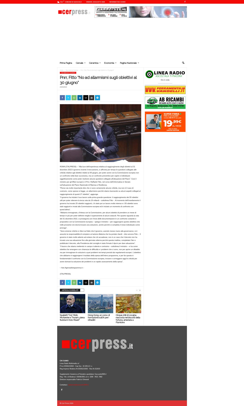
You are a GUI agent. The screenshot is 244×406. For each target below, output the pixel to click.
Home (61, 70)
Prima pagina (66, 63)
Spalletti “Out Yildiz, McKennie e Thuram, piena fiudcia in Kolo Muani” (72, 317)
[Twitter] (68, 97)
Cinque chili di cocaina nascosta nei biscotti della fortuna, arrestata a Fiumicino (128, 319)
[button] (183, 63)
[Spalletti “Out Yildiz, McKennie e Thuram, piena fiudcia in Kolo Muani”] (72, 303)
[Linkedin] (79, 97)
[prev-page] (137, 290)
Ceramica (93, 63)
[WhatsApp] (74, 97)
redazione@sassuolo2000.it (78, 385)
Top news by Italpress (72, 70)
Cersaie (79, 63)
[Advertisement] (122, 39)
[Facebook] (185, 2)
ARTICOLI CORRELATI (70, 290)
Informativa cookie (117, 2)
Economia (109, 63)
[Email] (85, 97)
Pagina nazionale (128, 63)
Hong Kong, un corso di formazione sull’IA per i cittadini (99, 317)
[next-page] (140, 290)
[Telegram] (97, 97)
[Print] (91, 97)
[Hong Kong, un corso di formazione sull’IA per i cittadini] (100, 303)
